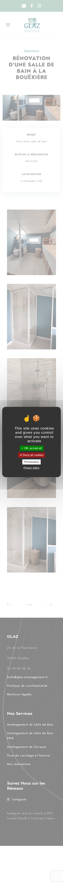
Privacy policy (31, 467)
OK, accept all (33, 448)
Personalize (31, 461)
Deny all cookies (32, 455)
